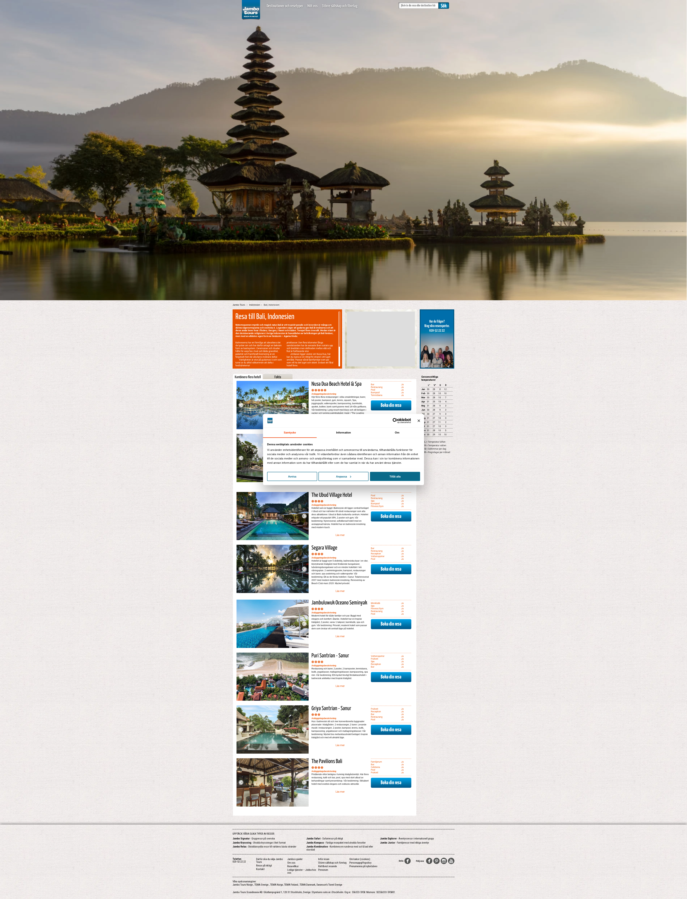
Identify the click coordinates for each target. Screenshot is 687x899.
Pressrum (323, 869)
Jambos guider (295, 859)
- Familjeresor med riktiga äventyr (404, 842)
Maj (423, 406)
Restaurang (377, 387)
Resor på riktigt (264, 865)
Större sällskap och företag (339, 6)
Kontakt (260, 869)
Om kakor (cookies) (359, 859)
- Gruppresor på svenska (254, 838)
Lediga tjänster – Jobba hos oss (301, 871)
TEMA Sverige (261, 884)
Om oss (291, 862)
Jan (423, 389)
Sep (423, 422)
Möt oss (312, 6)
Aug (423, 418)
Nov (423, 430)
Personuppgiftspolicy (360, 862)
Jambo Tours (239, 305)
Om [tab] (397, 432)
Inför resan (323, 859)
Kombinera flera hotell (248, 377)
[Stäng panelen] (419, 420)
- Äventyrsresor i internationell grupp (407, 838)
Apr (423, 401)
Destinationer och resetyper (285, 6)
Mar (423, 397)
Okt (423, 426)
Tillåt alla (395, 476)
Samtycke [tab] (290, 432)
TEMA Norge (276, 884)
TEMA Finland (291, 884)
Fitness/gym (377, 506)
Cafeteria (375, 767)
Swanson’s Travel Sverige (329, 884)
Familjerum (376, 762)
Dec (423, 434)
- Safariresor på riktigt (324, 838)
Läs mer (340, 535)
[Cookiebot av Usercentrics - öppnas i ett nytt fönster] (395, 420)
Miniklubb (375, 603)
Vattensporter (377, 556)
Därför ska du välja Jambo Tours (269, 861)
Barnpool (375, 392)
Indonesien (254, 305)
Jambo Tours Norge (243, 884)
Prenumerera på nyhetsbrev (363, 866)
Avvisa (292, 476)
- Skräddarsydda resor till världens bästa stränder (264, 846)
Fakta (277, 377)
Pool (373, 390)
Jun (423, 410)
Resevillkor (293, 866)
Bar (372, 384)
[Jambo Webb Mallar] (250, 19)
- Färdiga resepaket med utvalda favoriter (336, 842)
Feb (423, 393)
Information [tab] (343, 432)
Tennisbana (376, 395)
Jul (422, 414)
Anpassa (341, 476)
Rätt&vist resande (327, 866)
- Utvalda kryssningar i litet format (259, 842)
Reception (376, 553)
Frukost (374, 659)
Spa (372, 501)
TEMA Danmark (307, 884)
